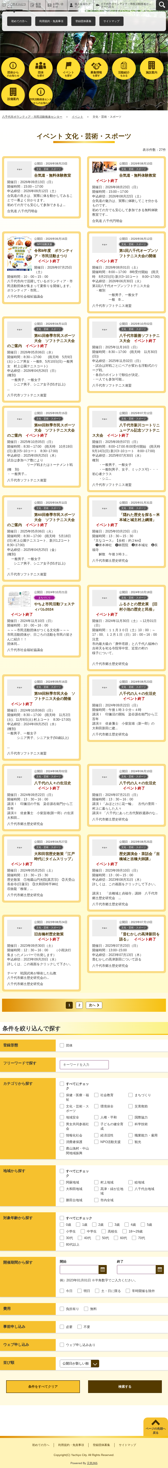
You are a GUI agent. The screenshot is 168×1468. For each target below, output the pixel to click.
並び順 (8, 1362)
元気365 (92, 1463)
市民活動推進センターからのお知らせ (41, 101)
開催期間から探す (18, 1262)
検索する (125, 1386)
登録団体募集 (83, 21)
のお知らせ (13, 74)
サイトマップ (111, 21)
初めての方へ (19, 21)
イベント (77, 116)
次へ (92, 1005)
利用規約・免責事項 (51, 21)
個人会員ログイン (83, 5)
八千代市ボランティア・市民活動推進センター (32, 116)
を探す (40, 74)
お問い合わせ (58, 5)
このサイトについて (16, 5)
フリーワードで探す (19, 1063)
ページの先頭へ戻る (156, 1430)
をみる (124, 74)
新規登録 (38, 5)
